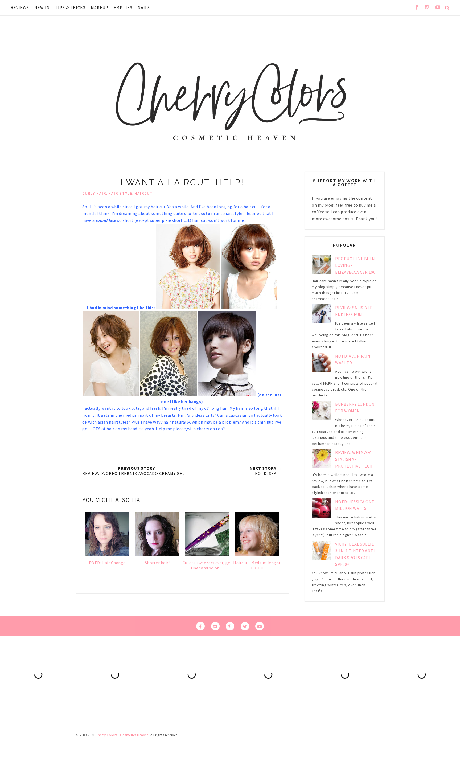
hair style (120, 193)
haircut (143, 193)
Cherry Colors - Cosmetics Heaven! (123, 735)
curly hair (94, 193)
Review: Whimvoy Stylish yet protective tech (354, 459)
